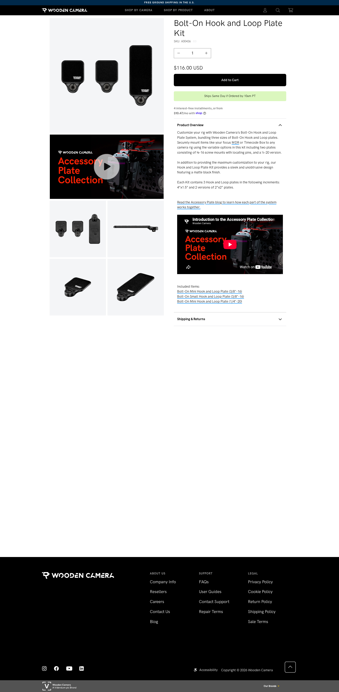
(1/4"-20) (209, 301)
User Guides (210, 591)
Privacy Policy (260, 581)
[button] (278, 10)
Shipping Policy (262, 611)
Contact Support (214, 601)
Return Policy (260, 601)
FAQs (204, 581)
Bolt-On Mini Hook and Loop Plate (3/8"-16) (209, 291)
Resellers (158, 591)
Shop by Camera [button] (139, 10)
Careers (157, 601)
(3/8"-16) (210, 296)
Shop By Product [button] (178, 10)
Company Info (163, 581)
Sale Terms (258, 621)
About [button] (209, 10)
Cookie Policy (260, 591)
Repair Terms (211, 611)
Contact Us (160, 611)
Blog (154, 621)
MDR (235, 142)
